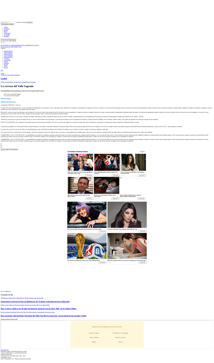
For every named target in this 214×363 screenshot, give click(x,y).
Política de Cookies (33, 45)
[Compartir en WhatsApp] (31, 82)
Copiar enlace (14, 149)
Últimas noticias (8, 51)
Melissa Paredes (8, 57)
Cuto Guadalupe (8, 55)
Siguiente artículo (5, 319)
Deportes (6, 36)
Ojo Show (6, 28)
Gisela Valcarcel (8, 52)
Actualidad (7, 35)
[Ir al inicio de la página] (4, 288)
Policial (6, 30)
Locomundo (7, 33)
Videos (6, 27)
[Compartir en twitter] (14, 82)
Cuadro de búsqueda (21, 22)
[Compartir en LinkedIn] (22, 82)
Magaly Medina (8, 54)
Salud (5, 66)
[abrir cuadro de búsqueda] (30, 22)
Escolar (6, 67)
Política (6, 61)
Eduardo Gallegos (6, 98)
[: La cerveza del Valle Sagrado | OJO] (11, 46)
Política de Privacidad (22, 45)
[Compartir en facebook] (5, 82)
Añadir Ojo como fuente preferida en (10, 75)
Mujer (5, 31)
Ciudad (4, 78)
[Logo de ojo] (4, 39)
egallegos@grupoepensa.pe (8, 102)
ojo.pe (2, 45)
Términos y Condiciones (10, 45)
